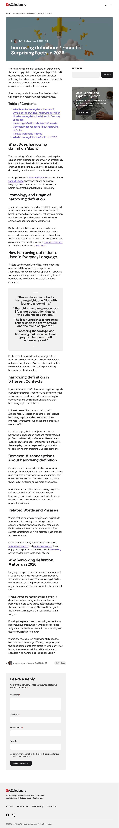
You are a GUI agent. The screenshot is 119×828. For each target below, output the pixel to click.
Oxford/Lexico (15, 180)
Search (77, 68)
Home (8, 13)
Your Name (15, 714)
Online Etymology (53, 242)
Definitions (60, 663)
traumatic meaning (18, 546)
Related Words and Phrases (27, 133)
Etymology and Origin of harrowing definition (36, 112)
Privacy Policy (37, 806)
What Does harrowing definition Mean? (33, 109)
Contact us (51, 806)
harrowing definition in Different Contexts (35, 123)
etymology (55, 549)
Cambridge (39, 245)
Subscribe (83, 112)
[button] (105, 4)
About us (9, 806)
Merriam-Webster (38, 177)
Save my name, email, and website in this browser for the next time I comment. (36, 755)
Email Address (16, 727)
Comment (15, 694)
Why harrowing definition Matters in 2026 (35, 137)
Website (13, 741)
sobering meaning (42, 546)
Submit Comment (21, 763)
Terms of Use (22, 806)
